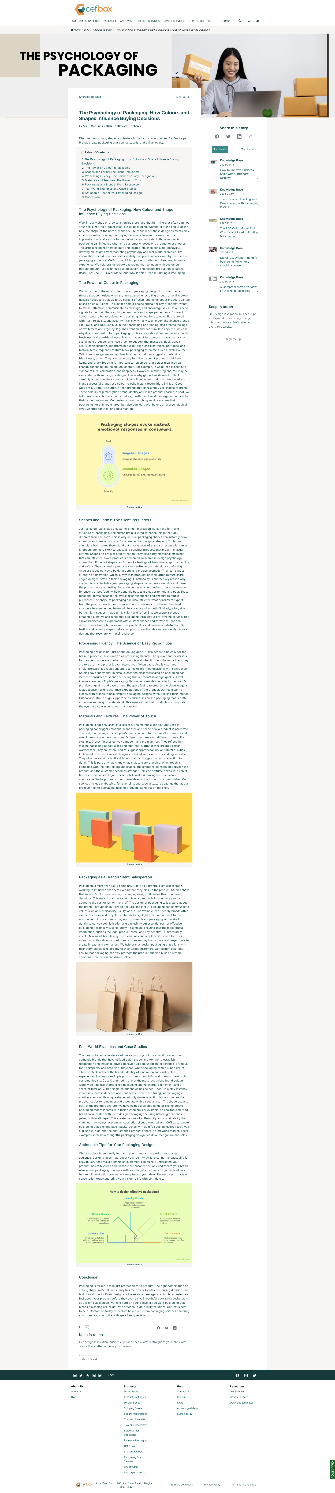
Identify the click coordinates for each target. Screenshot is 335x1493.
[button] (240, 20)
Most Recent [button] (247, 149)
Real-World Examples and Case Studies (110, 188)
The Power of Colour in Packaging (107, 167)
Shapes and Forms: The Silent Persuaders (112, 172)
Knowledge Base (102, 29)
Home (77, 29)
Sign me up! (89, 1358)
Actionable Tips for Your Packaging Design (113, 193)
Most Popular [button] (220, 149)
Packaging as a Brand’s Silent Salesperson (112, 184)
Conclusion (92, 197)
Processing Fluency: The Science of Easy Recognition (120, 176)
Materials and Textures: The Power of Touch (114, 180)
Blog (86, 29)
